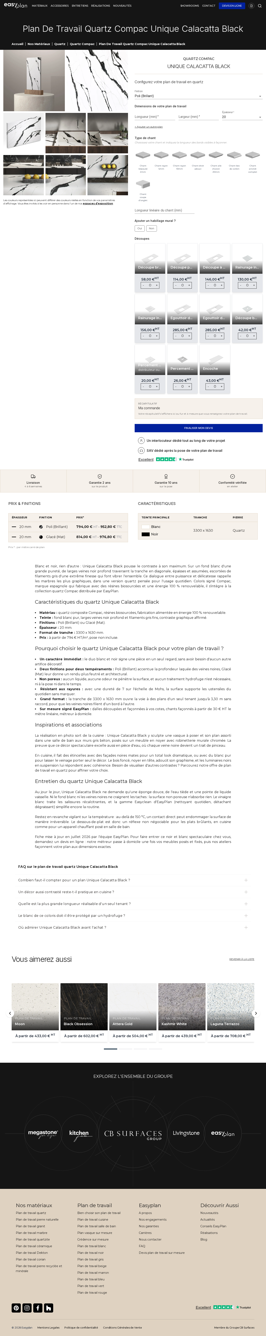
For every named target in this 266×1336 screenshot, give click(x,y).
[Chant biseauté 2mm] (143, 155)
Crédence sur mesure (93, 1239)
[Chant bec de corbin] (234, 155)
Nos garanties (149, 1226)
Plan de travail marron (93, 1273)
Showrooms (189, 5)
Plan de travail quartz (31, 1213)
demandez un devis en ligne (59, 842)
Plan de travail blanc (91, 1246)
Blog (203, 1239)
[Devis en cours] (251, 6)
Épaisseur (228, 112)
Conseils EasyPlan (213, 1226)
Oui (139, 228)
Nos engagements (152, 1219)
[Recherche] (259, 6)
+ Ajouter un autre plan (149, 126)
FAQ (142, 1246)
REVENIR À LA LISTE (241, 959)
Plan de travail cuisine (92, 1219)
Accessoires (60, 5)
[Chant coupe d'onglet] (143, 183)
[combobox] (193, 96)
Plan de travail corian (31, 1259)
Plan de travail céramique (34, 1246)
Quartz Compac (82, 44)
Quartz (59, 44)
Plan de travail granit (30, 1226)
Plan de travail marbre (31, 1233)
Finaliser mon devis (198, 428)
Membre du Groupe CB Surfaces (234, 1327)
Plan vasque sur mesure (94, 1233)
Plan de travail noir (90, 1253)
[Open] (260, 96)
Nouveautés (122, 5)
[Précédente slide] (10, 1013)
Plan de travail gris (90, 1259)
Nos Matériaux (39, 44)
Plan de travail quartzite (33, 1239)
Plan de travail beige (92, 1266)
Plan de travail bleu (91, 1279)
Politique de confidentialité (81, 1327)
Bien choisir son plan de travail (99, 1213)
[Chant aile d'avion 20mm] (216, 155)
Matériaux (39, 5)
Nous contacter (150, 1239)
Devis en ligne (232, 5)
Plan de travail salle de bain (96, 1226)
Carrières (145, 1233)
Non (151, 228)
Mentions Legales (48, 1327)
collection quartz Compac (56, 591)
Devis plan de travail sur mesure (162, 1253)
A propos (145, 1213)
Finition (139, 91)
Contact (209, 5)
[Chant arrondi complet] (252, 155)
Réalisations (100, 5)
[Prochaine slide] (256, 1013)
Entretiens (80, 5)
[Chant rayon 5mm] (161, 155)
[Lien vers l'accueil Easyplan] (15, 6)
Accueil (17, 44)
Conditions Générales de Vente (122, 1327)
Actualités (207, 1219)
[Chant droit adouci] (198, 155)
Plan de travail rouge (92, 1292)
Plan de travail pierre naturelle (37, 1219)
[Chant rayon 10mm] (179, 155)
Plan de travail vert (90, 1286)
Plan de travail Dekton (32, 1253)
